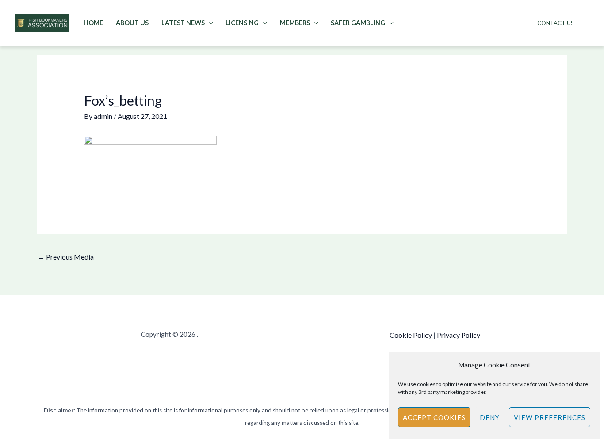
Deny (490, 417)
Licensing (242, 23)
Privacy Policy (458, 335)
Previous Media (66, 256)
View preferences (549, 417)
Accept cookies (434, 417)
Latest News (183, 23)
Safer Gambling (358, 23)
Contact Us (555, 23)
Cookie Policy (411, 335)
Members (295, 23)
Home (93, 23)
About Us (132, 23)
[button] (209, 23)
